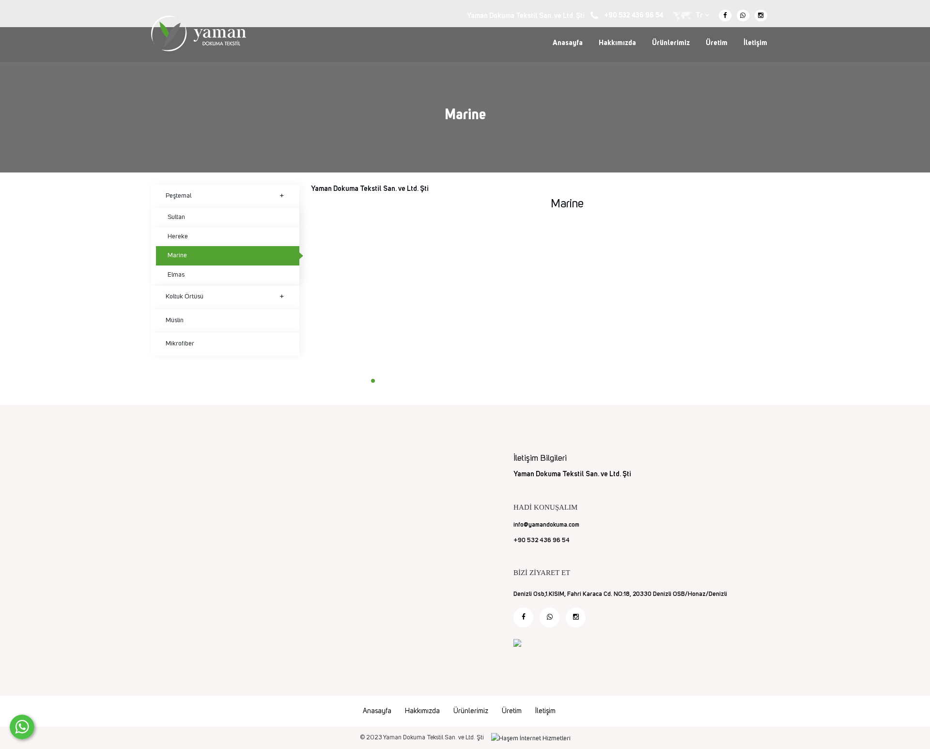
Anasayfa (568, 43)
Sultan (176, 217)
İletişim (755, 43)
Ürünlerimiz (671, 43)
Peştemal (178, 195)
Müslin (175, 320)
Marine (177, 255)
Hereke (178, 236)
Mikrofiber (180, 343)
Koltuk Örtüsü (184, 296)
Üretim (717, 43)
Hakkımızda (617, 43)
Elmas (176, 274)
